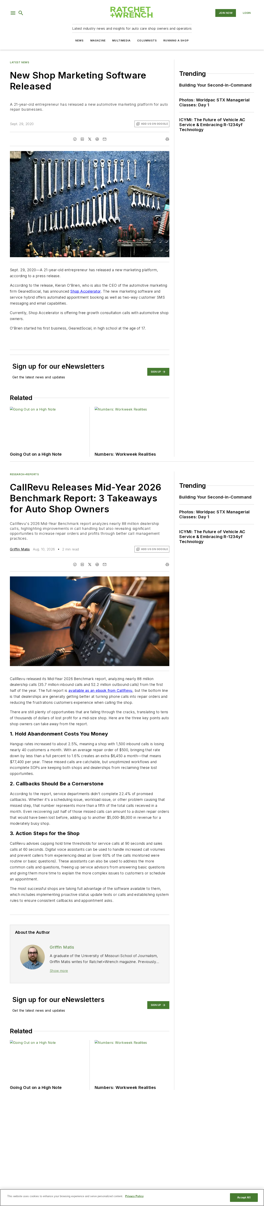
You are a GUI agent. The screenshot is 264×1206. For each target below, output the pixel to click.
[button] (13, 13)
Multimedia (121, 40)
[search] (21, 13)
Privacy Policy (134, 1196)
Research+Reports (24, 474)
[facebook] (75, 139)
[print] (167, 139)
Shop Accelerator (85, 291)
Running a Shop (176, 40)
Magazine (98, 40)
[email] (105, 139)
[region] (132, 1197)
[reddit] (97, 139)
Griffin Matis (20, 549)
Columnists (147, 40)
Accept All (243, 1197)
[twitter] (90, 139)
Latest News (19, 62)
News (79, 40)
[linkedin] (82, 139)
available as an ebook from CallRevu (100, 690)
